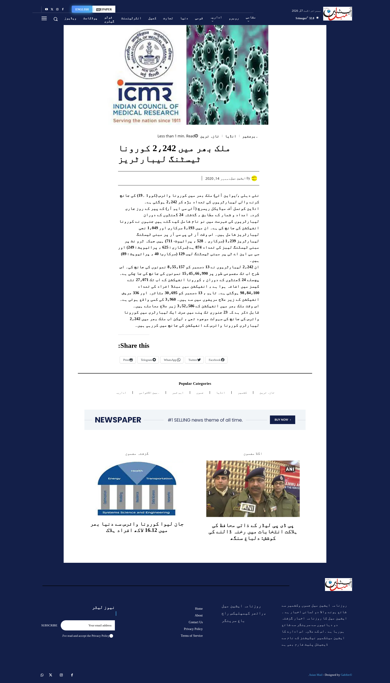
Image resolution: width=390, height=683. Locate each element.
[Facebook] (62, 9)
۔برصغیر (250, 136)
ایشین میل (238, 178)
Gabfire (345, 674)
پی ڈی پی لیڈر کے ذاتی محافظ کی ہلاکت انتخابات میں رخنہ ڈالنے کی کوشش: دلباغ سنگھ (253, 531)
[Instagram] (57, 9)
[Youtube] (46, 9)
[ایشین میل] (255, 178)
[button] (55, 19)
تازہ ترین (209, 136)
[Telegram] (152, 178)
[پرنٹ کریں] (162, 178)
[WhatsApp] (173, 178)
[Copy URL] (141, 178)
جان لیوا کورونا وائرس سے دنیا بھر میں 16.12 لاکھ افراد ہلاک (137, 527)
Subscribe (49, 625)
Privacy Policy (100, 635)
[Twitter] (52, 9)
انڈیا (230, 136)
